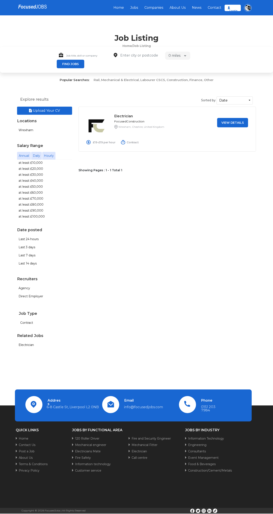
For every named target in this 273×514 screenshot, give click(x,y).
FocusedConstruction (129, 121)
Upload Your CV (46, 111)
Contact (214, 8)
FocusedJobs (52, 510)
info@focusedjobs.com (143, 407)
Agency (24, 288)
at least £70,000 (31, 198)
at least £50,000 (31, 187)
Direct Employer (31, 296)
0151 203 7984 (208, 408)
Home (118, 8)
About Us (178, 8)
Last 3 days (27, 247)
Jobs (134, 8)
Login (233, 10)
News (196, 8)
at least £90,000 (31, 210)
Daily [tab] (36, 156)
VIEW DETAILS (232, 123)
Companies (153, 8)
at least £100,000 (32, 216)
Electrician (26, 345)
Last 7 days (27, 255)
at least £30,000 (31, 175)
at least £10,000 (31, 163)
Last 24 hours (29, 239)
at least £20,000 (31, 169)
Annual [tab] (24, 156)
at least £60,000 (31, 193)
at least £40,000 (31, 181)
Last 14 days (28, 263)
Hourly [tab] (49, 156)
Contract (26, 323)
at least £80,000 (31, 204)
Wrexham (26, 130)
